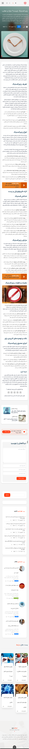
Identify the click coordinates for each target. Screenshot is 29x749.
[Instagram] (7, 3)
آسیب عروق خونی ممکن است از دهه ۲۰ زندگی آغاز (12, 588)
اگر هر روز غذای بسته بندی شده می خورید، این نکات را (15, 523)
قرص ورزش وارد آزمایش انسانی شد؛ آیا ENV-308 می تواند (12, 623)
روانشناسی (16, 616)
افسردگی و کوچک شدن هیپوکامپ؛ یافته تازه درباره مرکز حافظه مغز (15, 548)
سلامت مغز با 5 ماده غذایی (8, 700)
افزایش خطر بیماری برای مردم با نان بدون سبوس (21, 702)
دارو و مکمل (16, 633)
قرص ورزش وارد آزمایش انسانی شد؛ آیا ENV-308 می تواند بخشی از (15, 542)
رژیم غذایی (19, 27)
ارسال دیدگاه (7, 431)
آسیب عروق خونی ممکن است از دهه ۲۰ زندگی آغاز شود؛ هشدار (15, 529)
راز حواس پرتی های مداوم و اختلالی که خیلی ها (12, 606)
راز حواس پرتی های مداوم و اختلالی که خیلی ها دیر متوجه (14, 536)
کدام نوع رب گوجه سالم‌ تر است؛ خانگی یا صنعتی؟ (21, 671)
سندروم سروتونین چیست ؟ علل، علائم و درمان (10, 419)
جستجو (7, 495)
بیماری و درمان (16, 598)
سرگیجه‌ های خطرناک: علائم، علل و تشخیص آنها (18, 411)
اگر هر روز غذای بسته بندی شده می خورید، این (11, 570)
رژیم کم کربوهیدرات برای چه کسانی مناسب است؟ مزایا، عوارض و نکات (15, 517)
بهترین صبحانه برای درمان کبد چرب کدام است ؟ (8, 671)
